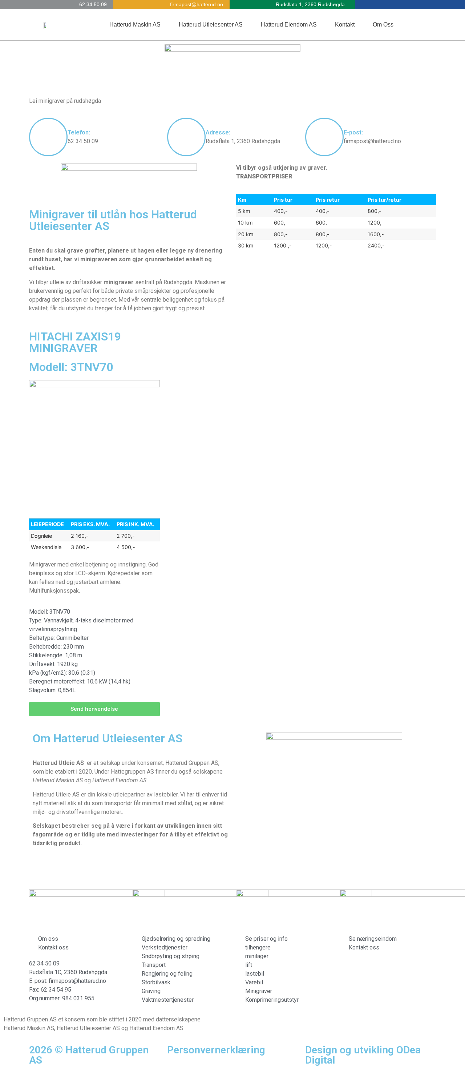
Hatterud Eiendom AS (289, 24)
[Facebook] (428, 25)
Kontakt (345, 24)
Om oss (383, 24)
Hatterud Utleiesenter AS (211, 24)
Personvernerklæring (216, 1050)
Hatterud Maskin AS (135, 24)
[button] (94, 709)
